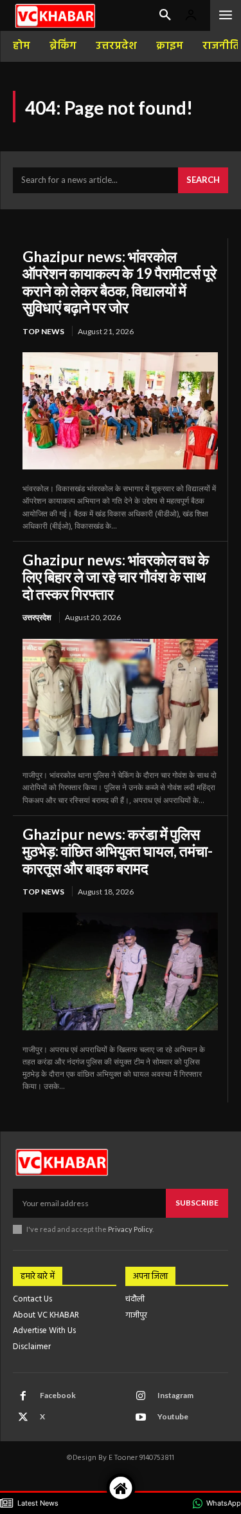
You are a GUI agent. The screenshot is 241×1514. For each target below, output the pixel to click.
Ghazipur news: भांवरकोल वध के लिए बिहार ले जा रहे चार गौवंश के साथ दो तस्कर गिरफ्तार (115, 577)
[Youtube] (140, 1417)
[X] (23, 1417)
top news (43, 331)
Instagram (175, 1395)
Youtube (172, 1416)
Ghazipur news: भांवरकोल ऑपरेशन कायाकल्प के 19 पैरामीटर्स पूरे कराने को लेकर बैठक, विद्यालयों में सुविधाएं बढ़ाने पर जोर (119, 281)
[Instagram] (140, 1396)
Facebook (58, 1395)
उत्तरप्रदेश (36, 617)
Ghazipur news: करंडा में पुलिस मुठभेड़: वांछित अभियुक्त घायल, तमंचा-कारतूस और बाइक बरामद (117, 851)
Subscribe (197, 1202)
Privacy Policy (130, 1229)
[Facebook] (23, 1396)
